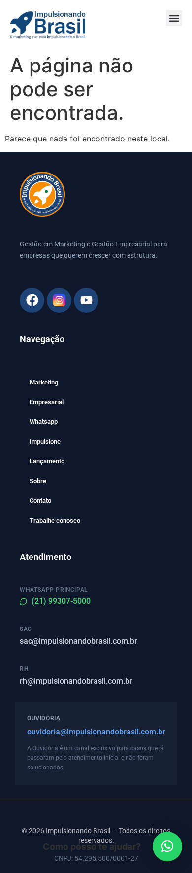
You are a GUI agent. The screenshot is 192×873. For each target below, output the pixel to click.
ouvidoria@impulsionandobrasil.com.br (96, 731)
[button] (174, 18)
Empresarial (47, 402)
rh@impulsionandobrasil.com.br (76, 681)
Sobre (38, 481)
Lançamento (47, 461)
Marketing (44, 382)
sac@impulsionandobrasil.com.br (78, 641)
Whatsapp (44, 421)
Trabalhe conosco (55, 520)
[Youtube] (86, 300)
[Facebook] (32, 300)
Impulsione (45, 441)
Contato (40, 500)
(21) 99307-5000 (61, 601)
